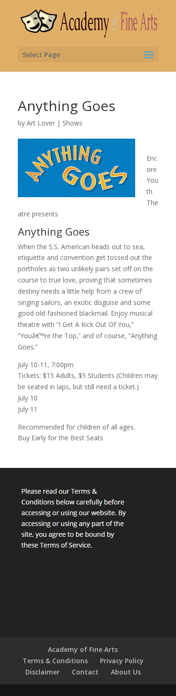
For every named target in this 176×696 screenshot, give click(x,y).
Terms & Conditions (55, 660)
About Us (126, 671)
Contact (85, 671)
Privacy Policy (122, 660)
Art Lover (41, 122)
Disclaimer (42, 671)
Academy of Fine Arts (83, 649)
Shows (72, 122)
